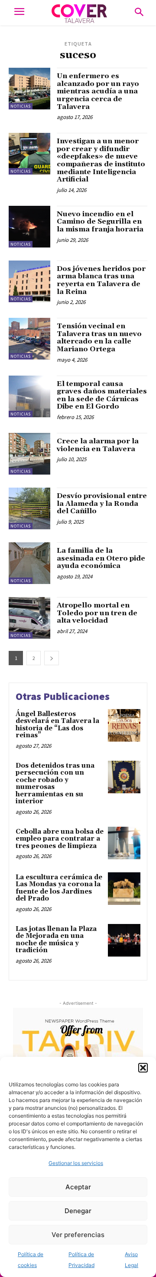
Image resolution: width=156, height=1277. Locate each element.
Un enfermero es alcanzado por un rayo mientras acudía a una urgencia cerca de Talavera (98, 91)
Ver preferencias (78, 1235)
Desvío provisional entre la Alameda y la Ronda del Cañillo (102, 503)
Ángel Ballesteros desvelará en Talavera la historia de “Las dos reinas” (57, 725)
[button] (143, 1067)
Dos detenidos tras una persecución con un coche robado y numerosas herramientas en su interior (55, 784)
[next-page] (51, 658)
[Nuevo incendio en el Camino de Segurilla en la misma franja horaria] (29, 226)
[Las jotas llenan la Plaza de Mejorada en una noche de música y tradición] (124, 940)
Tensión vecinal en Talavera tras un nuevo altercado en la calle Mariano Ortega (99, 337)
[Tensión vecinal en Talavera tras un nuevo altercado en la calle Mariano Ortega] (29, 339)
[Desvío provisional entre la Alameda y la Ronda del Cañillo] (29, 508)
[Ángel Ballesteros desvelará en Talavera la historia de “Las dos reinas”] (124, 725)
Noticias (20, 106)
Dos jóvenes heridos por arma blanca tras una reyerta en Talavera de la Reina (101, 280)
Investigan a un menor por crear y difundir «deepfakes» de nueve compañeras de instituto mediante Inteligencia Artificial (101, 160)
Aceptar (78, 1187)
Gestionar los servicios (76, 1163)
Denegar (78, 1211)
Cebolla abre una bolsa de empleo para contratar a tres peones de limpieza (60, 839)
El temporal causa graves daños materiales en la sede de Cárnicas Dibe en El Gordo (102, 395)
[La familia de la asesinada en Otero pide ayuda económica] (29, 563)
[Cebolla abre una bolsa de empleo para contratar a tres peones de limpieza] (124, 843)
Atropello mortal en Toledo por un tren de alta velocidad (97, 613)
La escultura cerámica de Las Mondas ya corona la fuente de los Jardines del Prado (59, 888)
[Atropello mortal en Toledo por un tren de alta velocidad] (29, 618)
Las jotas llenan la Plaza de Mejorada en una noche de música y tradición (56, 940)
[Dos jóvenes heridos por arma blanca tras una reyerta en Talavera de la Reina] (29, 281)
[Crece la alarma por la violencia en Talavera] (29, 454)
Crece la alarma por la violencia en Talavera (98, 445)
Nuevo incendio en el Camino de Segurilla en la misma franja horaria (100, 222)
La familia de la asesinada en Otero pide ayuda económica (101, 558)
